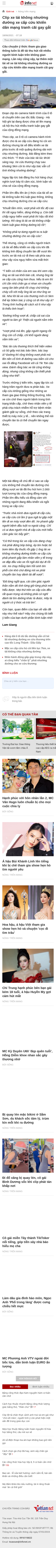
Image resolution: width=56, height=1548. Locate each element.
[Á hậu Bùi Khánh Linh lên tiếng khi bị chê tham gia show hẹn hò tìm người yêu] (28, 839)
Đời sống (7, 811)
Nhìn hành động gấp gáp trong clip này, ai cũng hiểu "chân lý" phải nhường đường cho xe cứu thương (28, 660)
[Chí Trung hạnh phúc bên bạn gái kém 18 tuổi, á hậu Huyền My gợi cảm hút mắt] (28, 966)
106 (7, 1465)
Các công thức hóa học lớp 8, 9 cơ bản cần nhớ (26, 1462)
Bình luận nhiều (41, 1386)
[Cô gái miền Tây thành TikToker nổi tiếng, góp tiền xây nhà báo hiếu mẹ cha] (28, 1216)
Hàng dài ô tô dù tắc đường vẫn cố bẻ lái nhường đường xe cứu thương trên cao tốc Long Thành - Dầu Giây (27, 639)
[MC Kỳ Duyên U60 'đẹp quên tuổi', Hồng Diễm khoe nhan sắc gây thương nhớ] (28, 1029)
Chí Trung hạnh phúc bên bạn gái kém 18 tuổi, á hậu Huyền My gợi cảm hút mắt (26, 992)
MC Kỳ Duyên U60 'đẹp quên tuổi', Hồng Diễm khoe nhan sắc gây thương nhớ (27, 1055)
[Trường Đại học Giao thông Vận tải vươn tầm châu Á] (18, 728)
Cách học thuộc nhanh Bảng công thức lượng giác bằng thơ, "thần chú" (26, 1405)
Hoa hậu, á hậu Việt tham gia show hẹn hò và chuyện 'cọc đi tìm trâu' (25, 928)
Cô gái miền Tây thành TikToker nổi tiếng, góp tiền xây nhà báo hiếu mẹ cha (25, 1242)
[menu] (4, 3)
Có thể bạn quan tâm (20, 714)
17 (34, 1406)
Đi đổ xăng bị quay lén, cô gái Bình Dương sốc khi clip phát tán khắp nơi (26, 1182)
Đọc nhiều (15, 1386)
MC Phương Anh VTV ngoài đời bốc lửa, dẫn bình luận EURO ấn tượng (26, 1362)
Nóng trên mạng (26, 11)
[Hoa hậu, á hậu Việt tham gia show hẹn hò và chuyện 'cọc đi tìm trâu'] (28, 902)
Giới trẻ (10, 11)
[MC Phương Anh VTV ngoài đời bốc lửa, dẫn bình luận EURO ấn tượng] (28, 1336)
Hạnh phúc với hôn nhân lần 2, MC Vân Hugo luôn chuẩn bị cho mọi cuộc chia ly (28, 802)
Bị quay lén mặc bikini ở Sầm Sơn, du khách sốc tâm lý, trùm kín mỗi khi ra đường (25, 1118)
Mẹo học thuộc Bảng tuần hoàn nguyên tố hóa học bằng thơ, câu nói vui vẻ (26, 1430)
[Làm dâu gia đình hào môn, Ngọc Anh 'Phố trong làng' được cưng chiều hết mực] (28, 1276)
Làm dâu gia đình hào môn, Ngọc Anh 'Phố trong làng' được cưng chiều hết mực (26, 1302)
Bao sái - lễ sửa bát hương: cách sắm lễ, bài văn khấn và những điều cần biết (27, 1475)
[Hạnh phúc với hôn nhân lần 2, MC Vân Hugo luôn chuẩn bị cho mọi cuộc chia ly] (28, 776)
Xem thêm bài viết (28, 1379)
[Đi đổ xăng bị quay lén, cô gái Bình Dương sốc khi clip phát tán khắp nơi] (28, 1156)
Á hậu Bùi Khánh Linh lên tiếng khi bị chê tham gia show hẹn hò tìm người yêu (26, 865)
